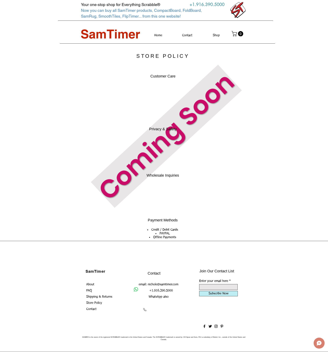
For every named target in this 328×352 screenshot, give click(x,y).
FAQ (89, 290)
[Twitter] (210, 326)
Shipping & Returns (99, 296)
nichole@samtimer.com (163, 284)
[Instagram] (216, 326)
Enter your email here (213, 281)
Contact (91, 309)
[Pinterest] (222, 326)
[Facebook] (204, 326)
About (90, 284)
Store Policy (94, 302)
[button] (238, 33)
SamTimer (95, 271)
